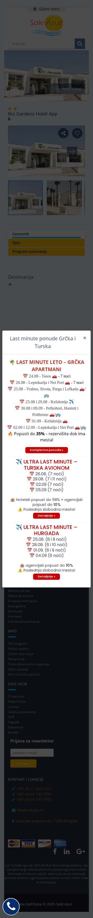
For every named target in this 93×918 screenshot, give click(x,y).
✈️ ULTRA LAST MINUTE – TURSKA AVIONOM (47, 464)
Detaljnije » (46, 516)
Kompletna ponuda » (46, 450)
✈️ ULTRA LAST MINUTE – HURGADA (47, 530)
